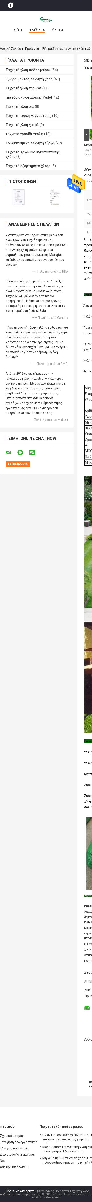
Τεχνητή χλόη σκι (20, 106)
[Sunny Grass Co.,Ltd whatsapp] (23, 452)
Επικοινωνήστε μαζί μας (18, 1154)
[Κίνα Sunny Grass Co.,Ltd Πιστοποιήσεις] (18, 197)
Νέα (2, 1161)
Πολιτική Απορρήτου (21, 1191)
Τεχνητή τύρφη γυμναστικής (28, 116)
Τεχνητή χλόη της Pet (24, 88)
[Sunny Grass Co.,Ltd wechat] (34, 452)
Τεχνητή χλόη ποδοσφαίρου (28, 70)
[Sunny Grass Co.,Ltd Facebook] (11, 5)
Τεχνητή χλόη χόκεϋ (22, 125)
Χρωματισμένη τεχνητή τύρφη (30, 143)
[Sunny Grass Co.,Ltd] (46, 19)
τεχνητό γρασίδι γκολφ (24, 134)
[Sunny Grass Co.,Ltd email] (11, 452)
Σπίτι (17, 30)
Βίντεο (57, 30)
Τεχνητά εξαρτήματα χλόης (28, 166)
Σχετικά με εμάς (12, 1136)
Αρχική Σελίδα (10, 48)
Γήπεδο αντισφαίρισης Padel (29, 97)
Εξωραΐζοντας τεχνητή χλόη (63, 48)
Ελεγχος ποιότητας (14, 1148)
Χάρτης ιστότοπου (14, 1167)
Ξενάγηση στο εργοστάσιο (19, 1142)
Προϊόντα (37, 30)
